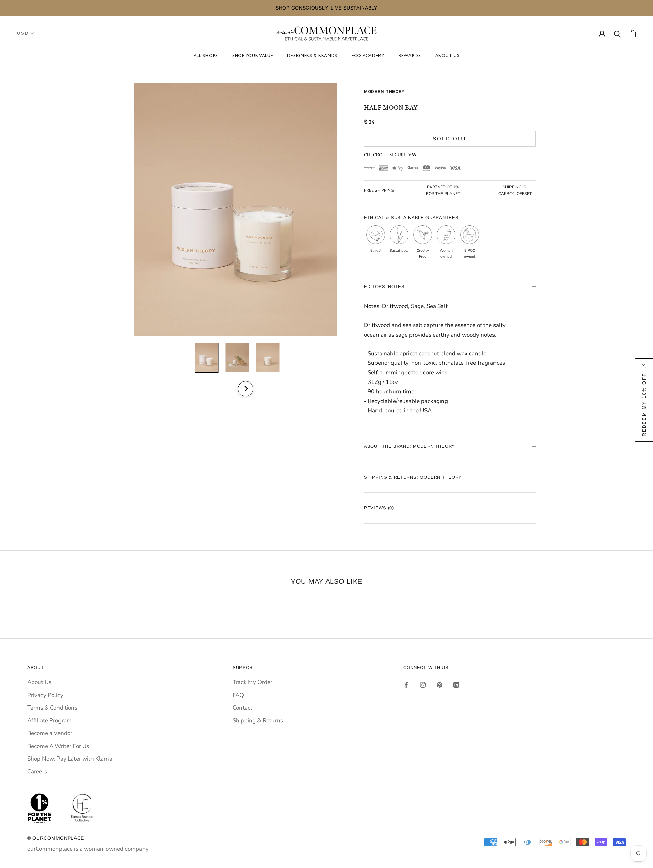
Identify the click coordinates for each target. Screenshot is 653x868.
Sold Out (450, 138)
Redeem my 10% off (644, 404)
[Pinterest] (439, 685)
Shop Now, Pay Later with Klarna (69, 759)
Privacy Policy (45, 695)
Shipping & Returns (258, 721)
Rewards (410, 56)
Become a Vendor (49, 733)
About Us (447, 56)
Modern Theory (384, 92)
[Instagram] (423, 685)
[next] (245, 388)
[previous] (227, 388)
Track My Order (252, 682)
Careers (37, 772)
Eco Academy (368, 56)
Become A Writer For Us (58, 746)
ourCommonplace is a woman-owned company (88, 849)
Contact (242, 708)
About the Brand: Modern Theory (409, 446)
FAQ (238, 695)
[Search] (617, 33)
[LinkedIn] (456, 685)
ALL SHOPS (206, 56)
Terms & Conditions (52, 708)
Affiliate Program (49, 721)
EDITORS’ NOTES (384, 286)
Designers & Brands (312, 56)
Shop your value (252, 56)
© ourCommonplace (55, 838)
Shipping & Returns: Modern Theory (413, 477)
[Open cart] (633, 33)
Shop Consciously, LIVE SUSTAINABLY (264, 8)
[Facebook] (406, 685)
